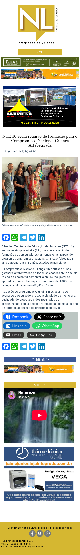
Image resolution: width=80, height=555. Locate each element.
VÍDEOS (40, 385)
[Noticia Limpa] (40, 23)
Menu (40, 52)
